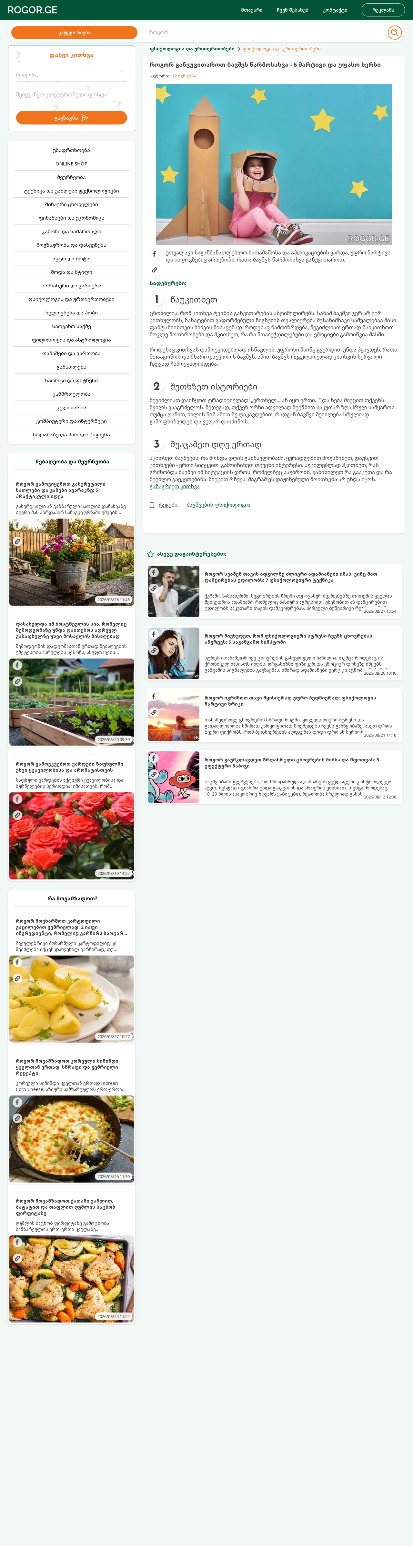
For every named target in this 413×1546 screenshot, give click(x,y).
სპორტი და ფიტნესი (71, 380)
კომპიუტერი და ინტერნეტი (71, 421)
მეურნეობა (71, 177)
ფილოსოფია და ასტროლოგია (71, 339)
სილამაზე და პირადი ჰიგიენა (71, 434)
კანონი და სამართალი (71, 231)
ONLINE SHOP (71, 163)
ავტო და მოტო (72, 258)
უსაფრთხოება (71, 150)
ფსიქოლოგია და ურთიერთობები (71, 299)
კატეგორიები (74, 32)
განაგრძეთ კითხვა (175, 486)
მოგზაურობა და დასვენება (71, 245)
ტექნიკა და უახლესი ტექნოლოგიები (71, 190)
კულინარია (71, 407)
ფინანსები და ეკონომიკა (72, 217)
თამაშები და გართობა (71, 353)
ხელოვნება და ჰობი (71, 312)
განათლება (71, 366)
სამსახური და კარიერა (72, 285)
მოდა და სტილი (71, 272)
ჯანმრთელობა (72, 394)
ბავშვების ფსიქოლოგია (219, 504)
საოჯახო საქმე (71, 326)
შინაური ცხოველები (71, 204)
